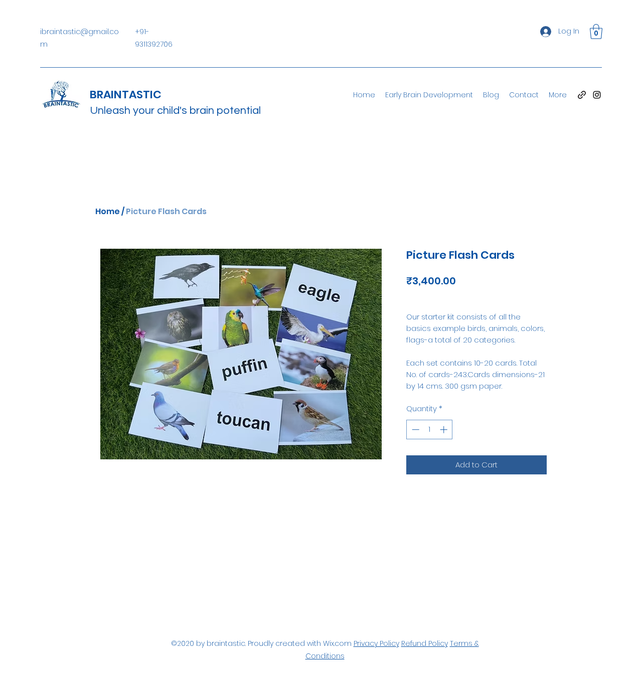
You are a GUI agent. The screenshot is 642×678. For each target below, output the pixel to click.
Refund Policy (424, 643)
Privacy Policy (376, 643)
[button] (596, 31)
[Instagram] (597, 95)
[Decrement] (414, 429)
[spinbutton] (429, 429)
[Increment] (444, 429)
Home (107, 211)
